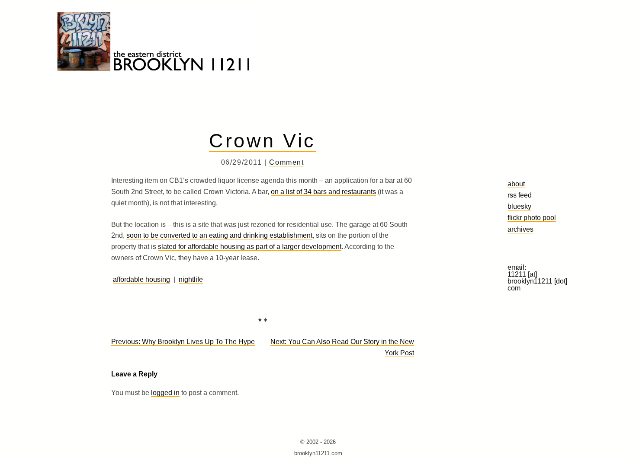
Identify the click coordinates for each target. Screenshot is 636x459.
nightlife (191, 279)
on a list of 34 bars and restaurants (323, 191)
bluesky (519, 206)
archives (520, 229)
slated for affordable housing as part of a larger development (249, 246)
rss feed (520, 195)
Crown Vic (262, 140)
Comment (286, 162)
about (516, 184)
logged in (165, 392)
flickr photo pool (532, 217)
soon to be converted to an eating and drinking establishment (219, 235)
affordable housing (141, 279)
